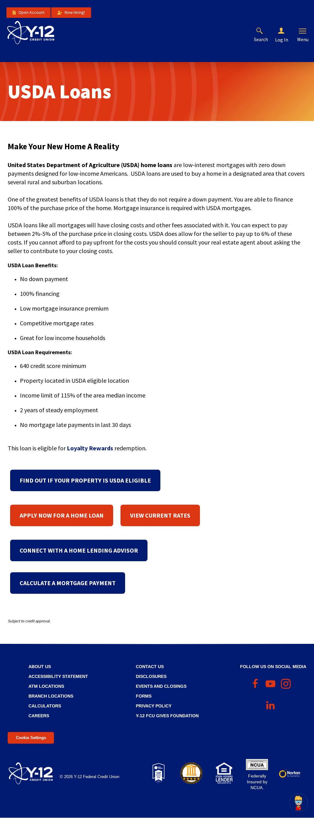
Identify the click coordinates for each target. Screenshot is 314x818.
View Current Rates (160, 515)
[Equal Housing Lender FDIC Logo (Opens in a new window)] (224, 773)
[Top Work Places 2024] (158, 773)
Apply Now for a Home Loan (62, 515)
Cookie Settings (31, 737)
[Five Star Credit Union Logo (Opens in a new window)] (191, 773)
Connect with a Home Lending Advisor (79, 550)
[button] (286, 31)
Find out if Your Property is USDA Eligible (85, 480)
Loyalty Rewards (90, 448)
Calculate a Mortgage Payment (68, 583)
